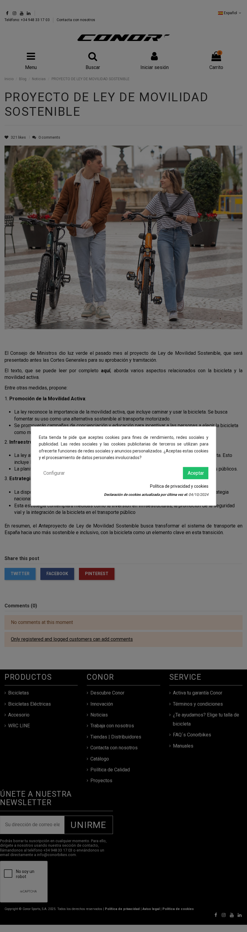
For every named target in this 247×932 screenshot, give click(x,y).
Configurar (54, 473)
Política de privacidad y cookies (179, 486)
